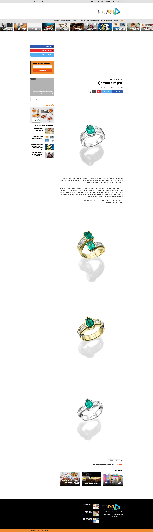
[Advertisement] (90, 55)
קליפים (114, 1)
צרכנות (75, 21)
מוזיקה (83, 21)
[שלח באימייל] (94, 91)
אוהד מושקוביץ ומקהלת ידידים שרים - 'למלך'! (102, 465)
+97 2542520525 (116, 517)
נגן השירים (92, 1)
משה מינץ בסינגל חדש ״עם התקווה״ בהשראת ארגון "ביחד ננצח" (91, 30)
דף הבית (120, 1)
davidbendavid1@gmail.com (112, 514)
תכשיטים (112, 79)
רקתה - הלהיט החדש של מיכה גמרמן (43, 92)
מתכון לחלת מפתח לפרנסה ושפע (38, 129)
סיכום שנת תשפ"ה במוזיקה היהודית (44, 125)
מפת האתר (100, 1)
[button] (31, 1)
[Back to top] (3, 528)
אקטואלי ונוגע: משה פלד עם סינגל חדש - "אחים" (21, 30)
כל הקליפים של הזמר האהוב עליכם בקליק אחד (99, 21)
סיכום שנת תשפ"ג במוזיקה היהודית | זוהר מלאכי (49, 30)
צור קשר (107, 1)
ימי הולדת (56, 21)
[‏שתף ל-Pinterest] (99, 91)
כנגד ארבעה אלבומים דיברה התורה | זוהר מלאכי (120, 30)
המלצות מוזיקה (65, 21)
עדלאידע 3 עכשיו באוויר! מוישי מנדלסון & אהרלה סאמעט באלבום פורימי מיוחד (37, 147)
